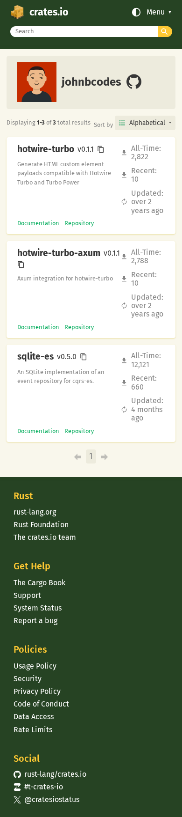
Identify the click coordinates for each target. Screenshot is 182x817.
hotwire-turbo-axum (58, 253)
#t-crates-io (38, 786)
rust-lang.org (35, 512)
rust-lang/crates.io (50, 774)
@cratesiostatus (46, 799)
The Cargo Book (39, 582)
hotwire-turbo (45, 149)
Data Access (34, 716)
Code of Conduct (41, 703)
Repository (79, 223)
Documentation (38, 223)
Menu (156, 12)
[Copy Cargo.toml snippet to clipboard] (101, 149)
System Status (38, 608)
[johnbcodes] (133, 82)
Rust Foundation (41, 524)
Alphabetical (147, 123)
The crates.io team (45, 537)
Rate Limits (33, 729)
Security (28, 678)
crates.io (49, 12)
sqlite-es (35, 357)
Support (27, 595)
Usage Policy (35, 666)
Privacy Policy (37, 691)
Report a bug (35, 620)
